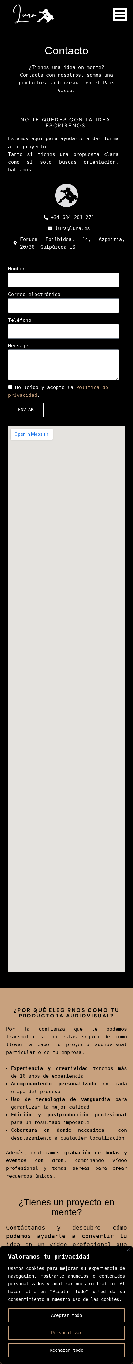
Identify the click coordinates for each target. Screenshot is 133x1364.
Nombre (17, 268)
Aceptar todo (66, 1315)
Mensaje (18, 345)
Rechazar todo (66, 1350)
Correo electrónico (34, 294)
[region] (66, 1305)
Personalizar (66, 1332)
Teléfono (19, 320)
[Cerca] (128, 1249)
